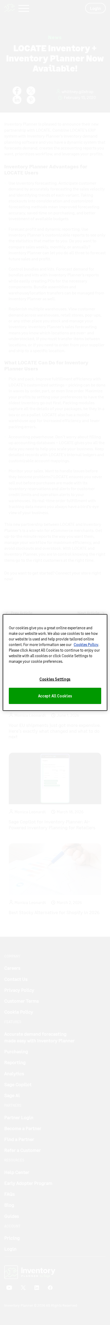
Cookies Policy (86, 644)
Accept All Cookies (55, 696)
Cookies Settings (55, 679)
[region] (55, 662)
